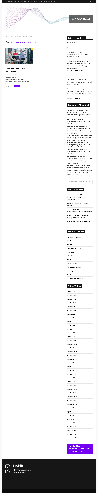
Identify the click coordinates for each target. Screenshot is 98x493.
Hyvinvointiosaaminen (74, 263)
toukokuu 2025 (71, 291)
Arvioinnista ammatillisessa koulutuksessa (15, 70)
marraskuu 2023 (72, 359)
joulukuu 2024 (71, 310)
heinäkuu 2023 (71, 374)
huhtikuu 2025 (71, 295)
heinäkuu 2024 (71, 329)
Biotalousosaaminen (73, 241)
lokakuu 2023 (71, 363)
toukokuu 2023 (71, 381)
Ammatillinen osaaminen (74, 237)
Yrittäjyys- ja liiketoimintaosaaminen (78, 278)
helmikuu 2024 (71, 348)
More (17, 86)
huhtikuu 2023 (71, 385)
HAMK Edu (70, 252)
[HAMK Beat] (49, 17)
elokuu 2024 (71, 325)
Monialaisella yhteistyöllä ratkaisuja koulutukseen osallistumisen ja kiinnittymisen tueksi (78, 197)
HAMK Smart (71, 256)
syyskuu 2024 (71, 321)
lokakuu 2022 (71, 408)
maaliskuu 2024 (72, 344)
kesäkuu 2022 (71, 419)
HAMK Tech (70, 259)
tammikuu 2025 (72, 306)
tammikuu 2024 (72, 351)
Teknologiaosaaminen (74, 267)
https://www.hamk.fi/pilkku (75, 70)
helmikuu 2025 (71, 303)
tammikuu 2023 (72, 396)
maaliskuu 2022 (72, 430)
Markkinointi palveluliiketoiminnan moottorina (19, 1)
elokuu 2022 (71, 415)
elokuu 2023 (71, 370)
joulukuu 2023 (71, 355)
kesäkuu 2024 (71, 333)
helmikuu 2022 (71, 434)
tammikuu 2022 (72, 438)
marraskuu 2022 (72, 404)
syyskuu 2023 (71, 366)
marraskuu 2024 (72, 314)
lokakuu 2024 (71, 318)
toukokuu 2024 (71, 336)
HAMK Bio (70, 244)
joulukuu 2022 (71, 400)
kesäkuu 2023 (71, 378)
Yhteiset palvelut (72, 271)
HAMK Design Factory (74, 248)
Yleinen (69, 274)
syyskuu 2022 (71, 412)
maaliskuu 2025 (72, 299)
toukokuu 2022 (71, 423)
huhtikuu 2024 (71, 340)
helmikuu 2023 (71, 393)
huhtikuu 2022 (71, 427)
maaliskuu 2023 (72, 389)
